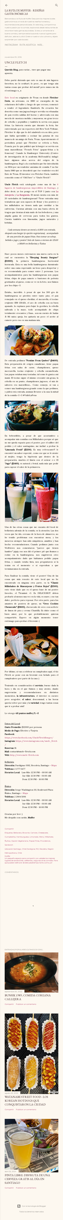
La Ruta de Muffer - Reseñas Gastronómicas (24, 12)
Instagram (11, 45)
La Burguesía (23, 195)
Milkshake (49, 837)
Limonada (34, 837)
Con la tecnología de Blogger (34, 1206)
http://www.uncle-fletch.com (24, 755)
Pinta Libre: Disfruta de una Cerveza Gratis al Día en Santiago (27, 1179)
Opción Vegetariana (19, 841)
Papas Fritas (34, 841)
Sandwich (9, 845)
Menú (41, 837)
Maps (54, 765)
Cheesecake (43, 833)
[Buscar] (56, 4)
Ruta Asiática (27, 45)
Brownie (26, 833)
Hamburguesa (22, 837)
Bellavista (17, 833)
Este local (10, 97)
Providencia (45, 841)
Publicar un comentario (26, 1004)
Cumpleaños (10, 837)
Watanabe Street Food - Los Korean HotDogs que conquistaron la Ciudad (26, 1100)
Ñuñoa (7, 841)
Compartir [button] (9, 829)
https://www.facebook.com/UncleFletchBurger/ (29, 737)
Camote (33, 833)
